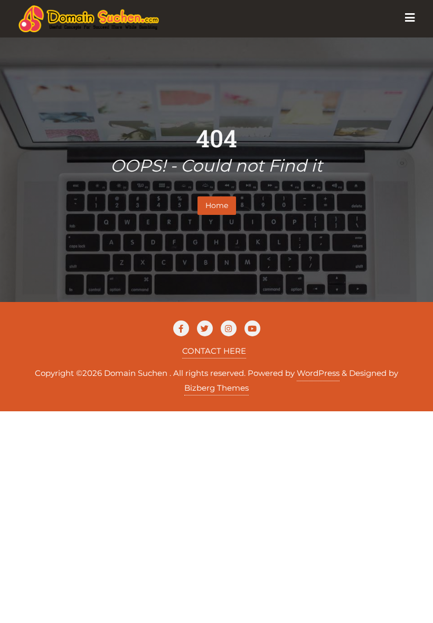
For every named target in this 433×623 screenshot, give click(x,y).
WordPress (318, 373)
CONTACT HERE (214, 351)
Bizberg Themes (216, 388)
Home (216, 205)
